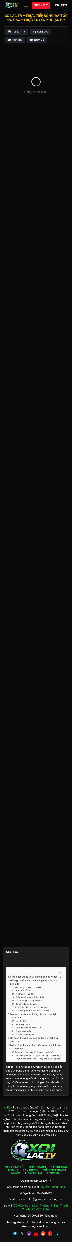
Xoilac (9, 1066)
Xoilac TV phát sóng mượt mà (29, 1000)
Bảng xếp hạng (23, 1024)
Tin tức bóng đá (23, 1031)
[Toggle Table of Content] (58, 972)
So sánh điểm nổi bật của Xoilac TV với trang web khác (34, 1040)
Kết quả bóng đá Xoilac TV (28, 1028)
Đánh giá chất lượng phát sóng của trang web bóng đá (34, 982)
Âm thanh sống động (26, 994)
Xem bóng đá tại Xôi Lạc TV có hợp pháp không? (38, 1055)
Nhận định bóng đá (25, 1034)
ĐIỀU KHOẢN (58, 1167)
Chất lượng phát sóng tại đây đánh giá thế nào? (38, 1059)
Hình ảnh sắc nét (24, 990)
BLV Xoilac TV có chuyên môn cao (31, 1007)
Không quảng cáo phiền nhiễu (30, 997)
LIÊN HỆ (13, 1170)
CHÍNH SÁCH (37, 1167)
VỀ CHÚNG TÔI (14, 1167)
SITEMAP (53, 1173)
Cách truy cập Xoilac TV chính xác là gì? (34, 1052)
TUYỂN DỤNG (33, 1173)
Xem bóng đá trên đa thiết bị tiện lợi (32, 1010)
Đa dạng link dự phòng (26, 1004)
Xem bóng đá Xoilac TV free (28, 987)
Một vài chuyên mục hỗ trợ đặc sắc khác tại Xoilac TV (33, 1016)
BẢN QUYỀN (30, 1170)
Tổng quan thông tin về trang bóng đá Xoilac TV (35, 977)
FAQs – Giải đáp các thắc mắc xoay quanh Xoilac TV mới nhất (36, 1047)
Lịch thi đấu (20, 1021)
